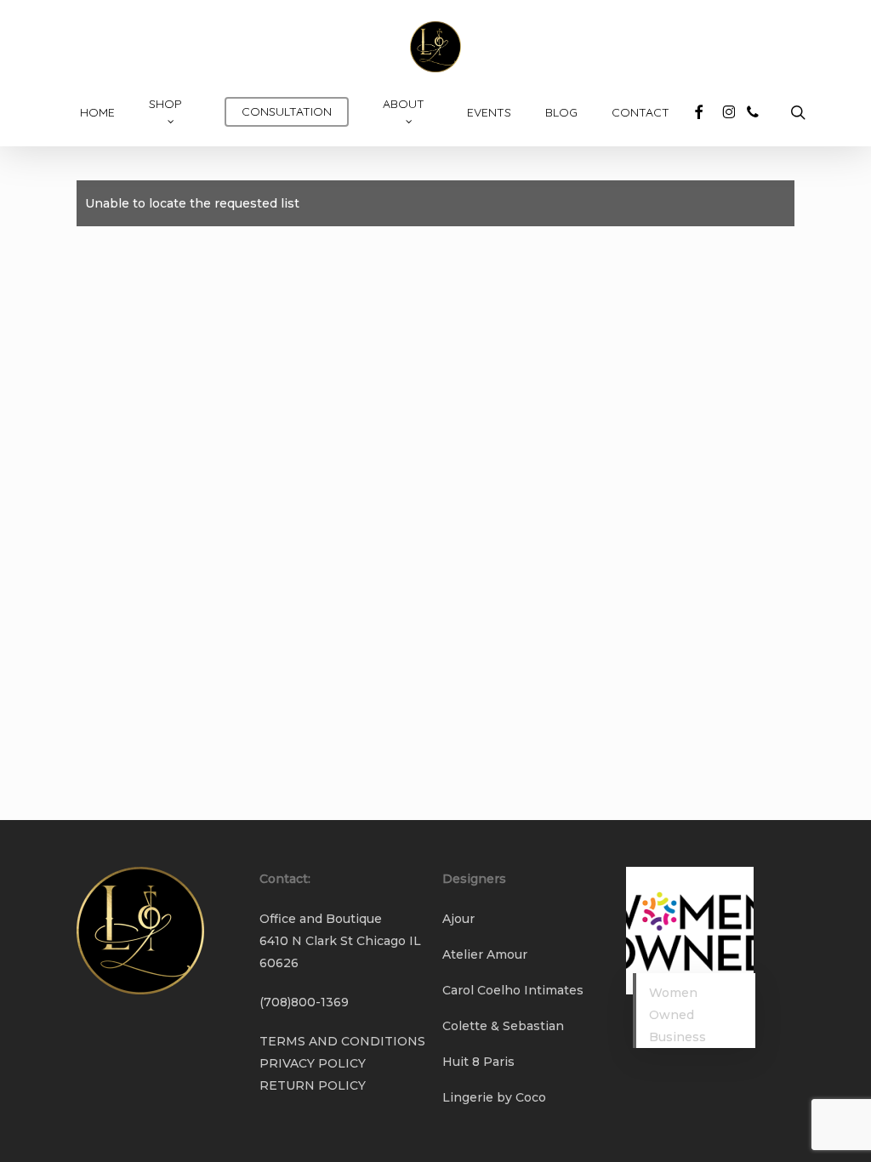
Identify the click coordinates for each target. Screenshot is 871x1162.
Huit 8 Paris (478, 1061)
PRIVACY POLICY (312, 1063)
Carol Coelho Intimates (513, 990)
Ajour (458, 918)
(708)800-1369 (304, 1002)
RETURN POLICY (312, 1085)
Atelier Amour (484, 954)
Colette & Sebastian (503, 1026)
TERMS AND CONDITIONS (342, 1041)
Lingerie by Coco (494, 1097)
